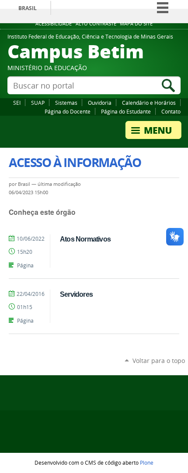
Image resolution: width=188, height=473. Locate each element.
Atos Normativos (85, 239)
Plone (146, 462)
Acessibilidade (53, 24)
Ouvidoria (99, 102)
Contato (171, 111)
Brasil (27, 8)
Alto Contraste (96, 24)
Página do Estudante (126, 111)
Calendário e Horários (149, 102)
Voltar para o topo (158, 360)
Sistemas (66, 102)
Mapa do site (136, 24)
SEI (17, 102)
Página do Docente (68, 111)
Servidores (76, 294)
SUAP (38, 102)
